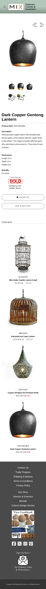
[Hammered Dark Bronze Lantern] (41, 25)
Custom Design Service (23, 505)
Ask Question (23, 206)
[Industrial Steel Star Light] (34, 25)
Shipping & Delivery (23, 476)
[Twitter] (20, 544)
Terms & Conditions (23, 481)
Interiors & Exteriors (23, 496)
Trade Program (23, 472)
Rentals (23, 501)
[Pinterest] (31, 544)
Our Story (23, 492)
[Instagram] (25, 544)
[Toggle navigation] (5, 7)
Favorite (24, 197)
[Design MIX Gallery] (22, 7)
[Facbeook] (14, 544)
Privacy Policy (23, 485)
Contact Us (23, 467)
